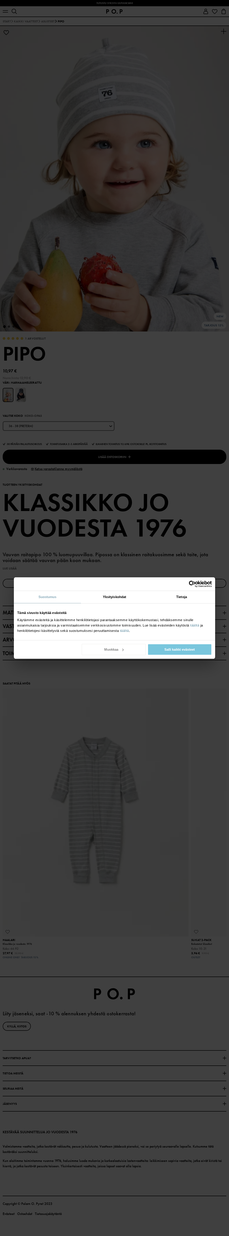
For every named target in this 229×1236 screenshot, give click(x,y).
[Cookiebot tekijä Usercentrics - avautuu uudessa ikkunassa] (192, 584)
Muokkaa (111, 649)
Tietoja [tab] (181, 597)
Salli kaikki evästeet (179, 649)
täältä (194, 625)
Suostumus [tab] (47, 597)
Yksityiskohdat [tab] (114, 597)
